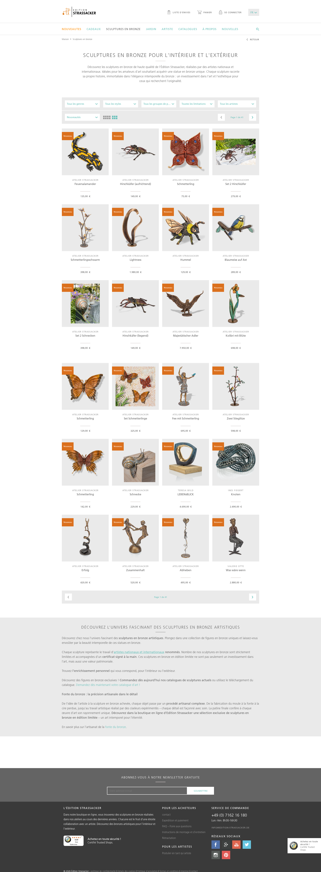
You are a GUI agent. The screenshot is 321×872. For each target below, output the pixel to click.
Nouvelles (230, 29)
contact (166, 814)
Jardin (151, 29)
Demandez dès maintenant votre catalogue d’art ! (108, 685)
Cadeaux (94, 29)
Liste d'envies (181, 12)
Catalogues (187, 29)
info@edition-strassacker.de (230, 827)
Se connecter (233, 12)
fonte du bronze (115, 727)
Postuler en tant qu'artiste (176, 853)
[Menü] (82, 838)
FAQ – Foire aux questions (176, 826)
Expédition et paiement (175, 820)
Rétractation (169, 838)
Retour (254, 39)
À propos (209, 29)
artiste (167, 29)
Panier (207, 12)
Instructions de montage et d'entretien (183, 832)
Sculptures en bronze (123, 29)
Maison (65, 39)
